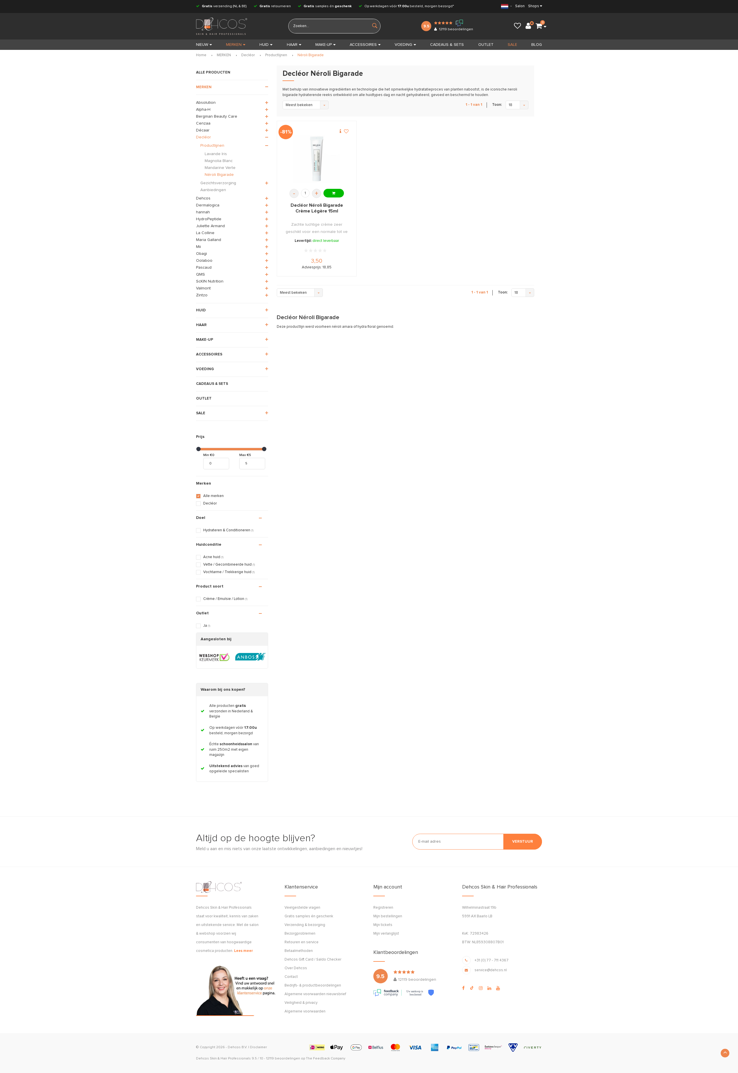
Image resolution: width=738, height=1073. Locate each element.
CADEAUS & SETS (447, 45)
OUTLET (486, 45)
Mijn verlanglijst (386, 933)
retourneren (275, 6)
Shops (533, 6)
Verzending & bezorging (305, 925)
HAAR (292, 45)
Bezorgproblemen (300, 933)
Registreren (383, 908)
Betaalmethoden (299, 951)
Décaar (203, 130)
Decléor (248, 55)
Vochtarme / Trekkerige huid (229, 572)
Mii (198, 247)
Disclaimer (258, 1047)
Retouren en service (302, 942)
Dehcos (203, 198)
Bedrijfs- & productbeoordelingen (313, 985)
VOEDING (403, 45)
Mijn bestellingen (387, 916)
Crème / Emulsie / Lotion (225, 599)
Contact (291, 977)
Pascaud (204, 268)
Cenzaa (203, 123)
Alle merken (213, 496)
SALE (512, 45)
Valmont (203, 288)
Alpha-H (203, 110)
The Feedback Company (325, 1058)
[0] (539, 26)
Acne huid (213, 557)
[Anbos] (250, 657)
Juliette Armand (210, 226)
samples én (328, 6)
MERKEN (234, 45)
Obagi (201, 254)
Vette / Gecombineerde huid (229, 564)
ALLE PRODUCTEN (213, 72)
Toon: (497, 105)
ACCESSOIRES (363, 45)
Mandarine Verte (220, 168)
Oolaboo (204, 261)
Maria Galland (208, 240)
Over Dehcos (296, 968)
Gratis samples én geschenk (309, 916)
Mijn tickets (382, 925)
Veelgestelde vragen (302, 908)
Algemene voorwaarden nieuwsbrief (315, 994)
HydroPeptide (208, 219)
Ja (206, 626)
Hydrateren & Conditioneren (228, 530)
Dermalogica (207, 205)
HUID (264, 45)
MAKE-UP (323, 45)
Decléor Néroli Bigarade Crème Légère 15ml (317, 208)
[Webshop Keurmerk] (214, 657)
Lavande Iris (216, 154)
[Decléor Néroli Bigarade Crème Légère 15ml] (316, 159)
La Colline (205, 233)
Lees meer (243, 951)
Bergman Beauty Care (216, 116)
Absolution (206, 103)
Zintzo (202, 295)
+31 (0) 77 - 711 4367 (492, 960)
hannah (203, 212)
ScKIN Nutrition (209, 281)
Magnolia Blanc (219, 161)
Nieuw (202, 45)
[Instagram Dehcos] (481, 988)
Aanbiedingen (213, 190)
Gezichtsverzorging (218, 183)
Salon (520, 6)
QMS (200, 274)
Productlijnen (276, 55)
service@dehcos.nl (491, 970)
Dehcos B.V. (237, 1047)
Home (201, 55)
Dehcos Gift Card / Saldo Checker (313, 959)
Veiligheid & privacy (301, 1003)
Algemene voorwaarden (305, 1011)
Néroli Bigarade (311, 55)
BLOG (536, 45)
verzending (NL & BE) (224, 6)
